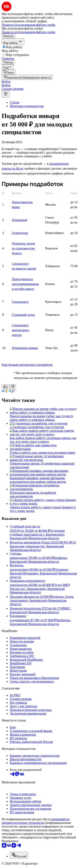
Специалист (20, 301)
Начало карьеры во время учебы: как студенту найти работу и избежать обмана (41, 417)
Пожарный (19, 220)
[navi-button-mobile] (6, 94)
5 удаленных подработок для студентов (37, 427)
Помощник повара (25, 348)
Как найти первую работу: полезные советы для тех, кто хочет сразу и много (43, 439)
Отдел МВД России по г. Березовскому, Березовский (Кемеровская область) (40, 588)
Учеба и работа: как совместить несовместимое (42, 452)
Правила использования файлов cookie (28, 32)
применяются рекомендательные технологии (35, 820)
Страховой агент (23, 314)
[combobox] (19, 855)
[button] (6, 81)
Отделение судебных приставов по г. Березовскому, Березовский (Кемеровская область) (37, 534)
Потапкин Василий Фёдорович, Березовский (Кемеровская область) (43, 573)
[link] (8, 72)
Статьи (14, 102)
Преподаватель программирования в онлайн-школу (25, 283)
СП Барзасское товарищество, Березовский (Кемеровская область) (43, 546)
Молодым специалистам (27, 106)
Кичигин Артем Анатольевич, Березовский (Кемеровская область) (42, 600)
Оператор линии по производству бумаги (23, 248)
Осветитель (20, 233)
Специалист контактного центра (20, 330)
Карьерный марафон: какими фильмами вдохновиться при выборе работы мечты (38, 479)
